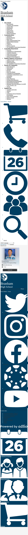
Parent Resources (11, 66)
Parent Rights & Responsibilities (14, 81)
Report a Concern (11, 45)
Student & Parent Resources (13, 56)
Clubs (8, 92)
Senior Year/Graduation (12, 96)
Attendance (9, 36)
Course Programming (12, 55)
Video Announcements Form (13, 40)
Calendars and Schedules (12, 25)
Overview (9, 50)
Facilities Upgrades (8, 420)
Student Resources (11, 62)
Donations (9, 77)
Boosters (9, 70)
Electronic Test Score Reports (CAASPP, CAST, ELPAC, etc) (16, 84)
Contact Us (9, 44)
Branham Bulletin (11, 37)
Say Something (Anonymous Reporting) (16, 47)
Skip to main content (5, 1)
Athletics (9, 91)
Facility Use (9, 29)
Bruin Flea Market (11, 72)
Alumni (8, 86)
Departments (10, 28)
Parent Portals (10, 68)
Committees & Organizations (13, 73)
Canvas (5, 422)
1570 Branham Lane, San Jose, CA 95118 (10, 288)
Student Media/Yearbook (12, 41)
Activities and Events (12, 89)
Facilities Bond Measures (12, 80)
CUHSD (6, 418)
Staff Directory (10, 32)
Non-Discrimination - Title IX (11, 413)
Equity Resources (11, 78)
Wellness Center (10, 61)
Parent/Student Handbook (13, 82)
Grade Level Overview (12, 54)
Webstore (9, 99)
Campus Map (10, 26)
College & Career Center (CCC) (14, 59)
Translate (12, 244)
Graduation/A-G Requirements (14, 51)
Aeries (5, 421)
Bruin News (9, 39)
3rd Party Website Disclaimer (10, 414)
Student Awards (10, 97)
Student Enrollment (11, 33)
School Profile (10, 30)
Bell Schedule (10, 24)
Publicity (9, 43)
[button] (8, 22)
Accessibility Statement (9, 416)
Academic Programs (11, 52)
